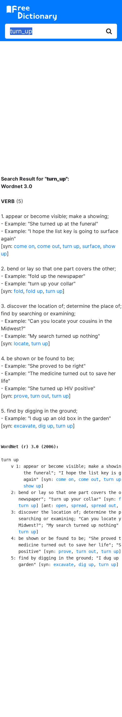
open (61, 505)
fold (18, 291)
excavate (24, 426)
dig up (45, 426)
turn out (39, 396)
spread (78, 505)
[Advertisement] (61, 103)
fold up (34, 291)
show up (32, 485)
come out (48, 246)
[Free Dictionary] (31, 13)
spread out (103, 505)
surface (91, 246)
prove (21, 396)
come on (24, 246)
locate (21, 343)
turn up (71, 246)
